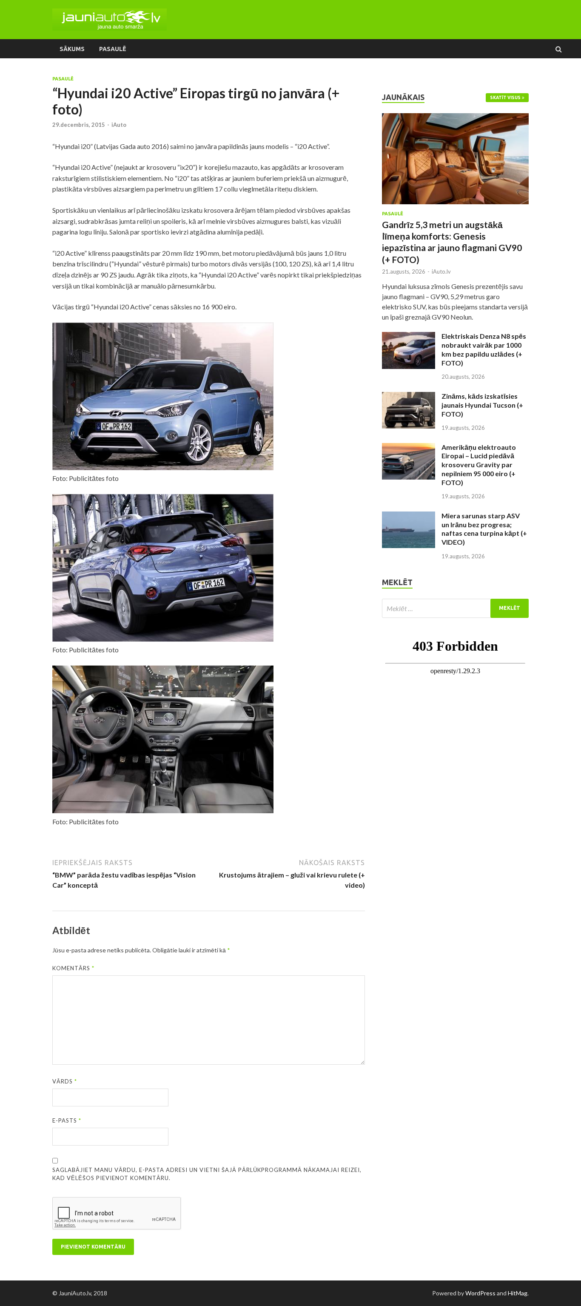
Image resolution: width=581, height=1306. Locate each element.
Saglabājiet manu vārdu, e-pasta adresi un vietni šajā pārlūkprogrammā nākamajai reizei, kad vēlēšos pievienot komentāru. (207, 1174)
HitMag (517, 1293)
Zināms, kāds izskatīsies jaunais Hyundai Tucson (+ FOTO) (482, 405)
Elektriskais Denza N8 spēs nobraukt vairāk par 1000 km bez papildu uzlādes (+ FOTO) (483, 349)
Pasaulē (112, 49)
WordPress (480, 1293)
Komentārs (73, 968)
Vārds (64, 1081)
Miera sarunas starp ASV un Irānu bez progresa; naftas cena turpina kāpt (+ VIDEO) (484, 529)
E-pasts (66, 1120)
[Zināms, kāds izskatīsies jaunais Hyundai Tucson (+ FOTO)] (408, 397)
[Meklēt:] (455, 608)
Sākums (72, 49)
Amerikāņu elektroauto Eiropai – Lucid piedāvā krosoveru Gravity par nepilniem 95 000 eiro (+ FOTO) (478, 464)
